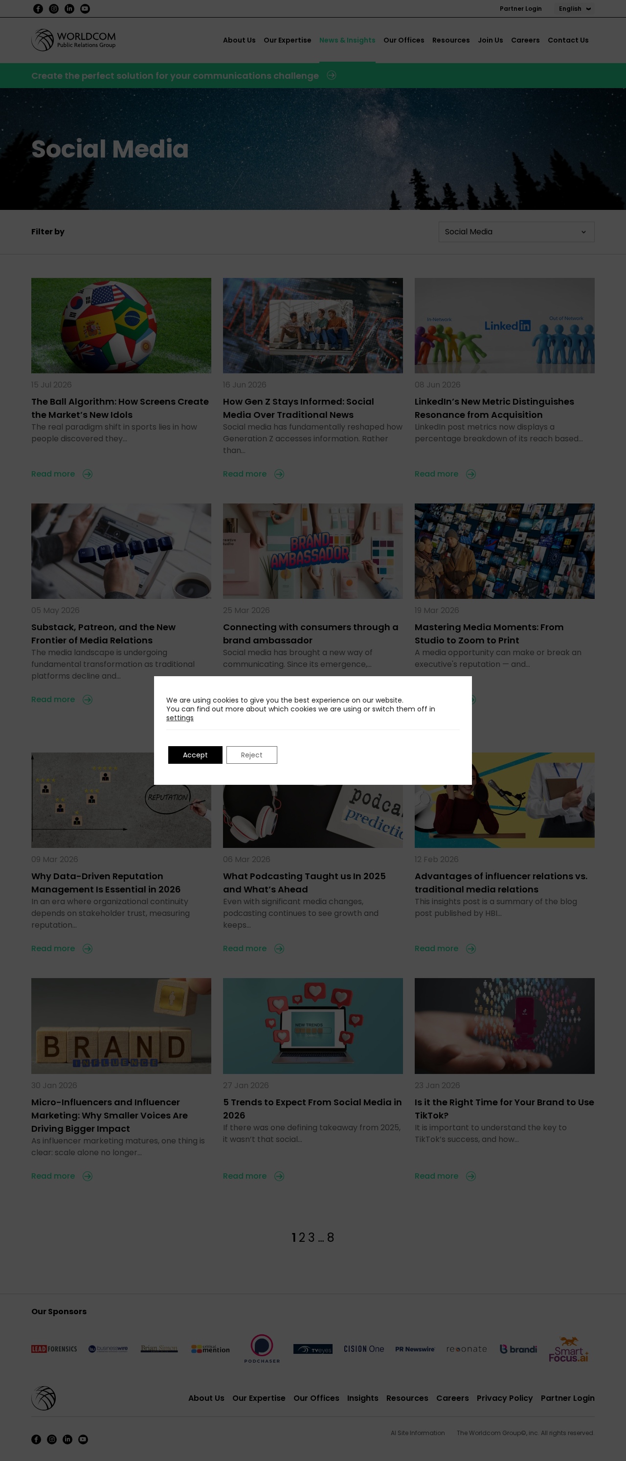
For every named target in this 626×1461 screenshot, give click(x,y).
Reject (252, 755)
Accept (195, 755)
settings (180, 717)
